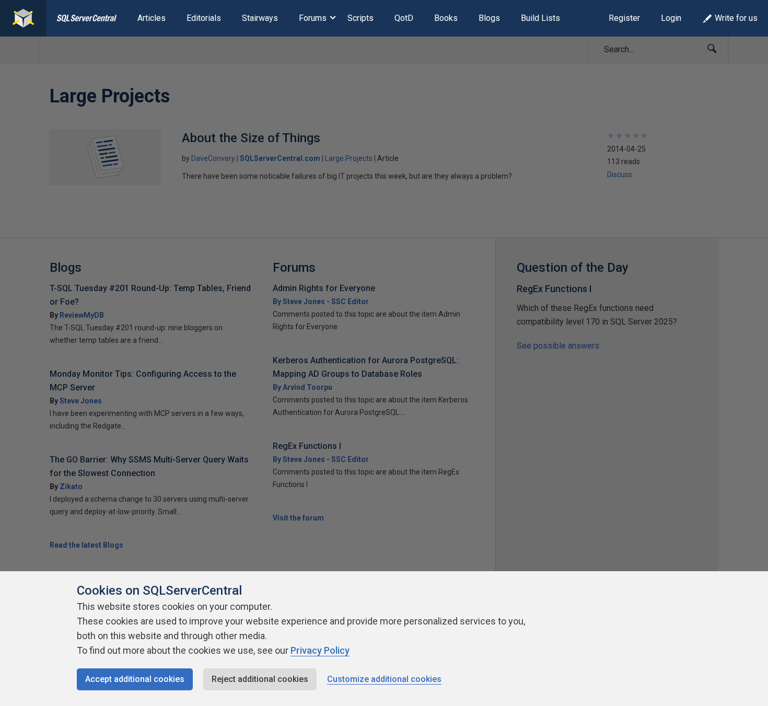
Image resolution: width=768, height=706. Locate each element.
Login (671, 18)
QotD (403, 18)
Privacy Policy (320, 650)
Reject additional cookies (260, 679)
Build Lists (540, 18)
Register (624, 18)
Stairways (260, 18)
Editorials (204, 18)
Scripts (360, 18)
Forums (313, 18)
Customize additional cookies (384, 679)
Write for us (736, 18)
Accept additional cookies (134, 679)
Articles (151, 18)
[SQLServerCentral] (23, 18)
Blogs (489, 18)
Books (446, 18)
